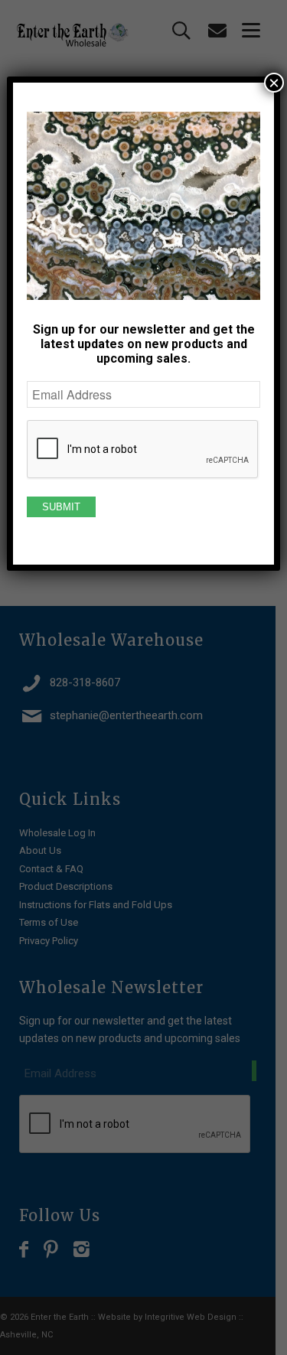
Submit (61, 507)
